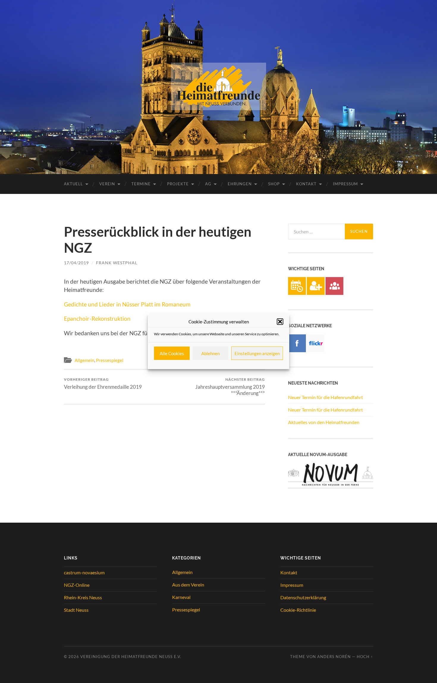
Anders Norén (334, 656)
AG (208, 183)
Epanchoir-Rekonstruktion (97, 318)
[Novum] (330, 486)
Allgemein (84, 360)
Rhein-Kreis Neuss (83, 597)
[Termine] (297, 293)
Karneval (181, 597)
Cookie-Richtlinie (298, 610)
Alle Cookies (172, 353)
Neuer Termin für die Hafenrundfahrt (325, 397)
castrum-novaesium (84, 572)
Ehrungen (240, 183)
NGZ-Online (76, 585)
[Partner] (334, 293)
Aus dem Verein (188, 584)
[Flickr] (316, 350)
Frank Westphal (116, 262)
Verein (107, 183)
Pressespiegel (109, 360)
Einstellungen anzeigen (257, 353)
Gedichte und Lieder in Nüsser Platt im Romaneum (127, 304)
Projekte (178, 183)
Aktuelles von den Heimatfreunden (323, 422)
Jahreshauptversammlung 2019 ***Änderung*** (230, 386)
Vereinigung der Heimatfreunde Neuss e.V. (130, 656)
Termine (141, 183)
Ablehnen (210, 353)
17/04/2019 (76, 262)
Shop (274, 183)
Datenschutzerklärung (303, 597)
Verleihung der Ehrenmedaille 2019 (103, 383)
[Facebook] (297, 350)
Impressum (345, 183)
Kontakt (306, 183)
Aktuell (73, 183)
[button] (280, 322)
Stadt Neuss (76, 610)
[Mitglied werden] (316, 293)
